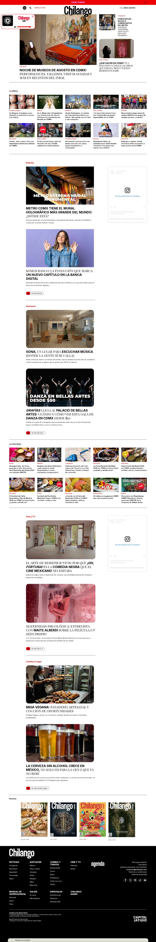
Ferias (11, 463)
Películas (74, 865)
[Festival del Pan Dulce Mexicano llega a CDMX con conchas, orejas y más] (50, 485)
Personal (12, 897)
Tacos (52, 871)
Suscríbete (142, 865)
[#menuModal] (24, 8)
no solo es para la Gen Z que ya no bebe (60, 770)
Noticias (68, 110)
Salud (11, 879)
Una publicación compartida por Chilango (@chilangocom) (129, 219)
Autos (11, 901)
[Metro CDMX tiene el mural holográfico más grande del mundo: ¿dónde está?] (60, 186)
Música (39, 110)
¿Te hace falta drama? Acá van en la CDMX (104, 115)
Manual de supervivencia (17, 893)
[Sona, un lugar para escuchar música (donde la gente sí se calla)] (60, 329)
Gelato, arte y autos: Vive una (21, 143)
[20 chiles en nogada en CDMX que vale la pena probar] (106, 485)
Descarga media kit (139, 862)
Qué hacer (23, 66)
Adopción (53, 898)
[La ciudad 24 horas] (63, 819)
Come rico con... (56, 881)
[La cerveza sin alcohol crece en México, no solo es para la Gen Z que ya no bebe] (60, 743)
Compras (33, 872)
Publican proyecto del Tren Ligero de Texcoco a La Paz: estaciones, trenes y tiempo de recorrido (77, 469)
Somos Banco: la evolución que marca (59, 275)
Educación (124, 139)
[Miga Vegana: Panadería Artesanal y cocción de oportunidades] (60, 684)
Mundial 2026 (55, 902)
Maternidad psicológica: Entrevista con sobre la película (60, 630)
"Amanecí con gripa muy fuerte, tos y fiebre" (105, 144)
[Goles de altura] (121, 819)
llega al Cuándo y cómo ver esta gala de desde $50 (60, 414)
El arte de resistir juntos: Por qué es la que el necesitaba (60, 567)
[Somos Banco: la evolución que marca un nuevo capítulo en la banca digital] (60, 248)
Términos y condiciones (137, 872)
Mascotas (33, 885)
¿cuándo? (133, 115)
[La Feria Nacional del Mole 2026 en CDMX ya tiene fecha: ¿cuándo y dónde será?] (106, 455)
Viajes (33, 892)
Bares (52, 874)
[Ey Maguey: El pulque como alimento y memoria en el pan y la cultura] (22, 102)
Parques (33, 879)
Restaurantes (97, 493)
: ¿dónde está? (59, 212)
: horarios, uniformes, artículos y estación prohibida (125, 27)
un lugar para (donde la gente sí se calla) (59, 353)
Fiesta (52, 884)
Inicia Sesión (129, 8)
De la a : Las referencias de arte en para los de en (49, 116)
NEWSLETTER (39, 8)
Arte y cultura (103, 59)
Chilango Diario (76, 893)
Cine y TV (30, 516)
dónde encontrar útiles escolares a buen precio (133, 143)
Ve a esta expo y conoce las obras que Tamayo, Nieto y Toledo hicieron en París (116, 67)
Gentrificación (55, 895)
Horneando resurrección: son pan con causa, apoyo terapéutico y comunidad (77, 144)
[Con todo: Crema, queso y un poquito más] (34, 819)
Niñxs (32, 882)
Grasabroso (54, 878)
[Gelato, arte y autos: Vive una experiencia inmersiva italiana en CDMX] (22, 130)
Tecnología (13, 875)
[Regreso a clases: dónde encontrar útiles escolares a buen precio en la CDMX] (134, 130)
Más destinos (35, 898)
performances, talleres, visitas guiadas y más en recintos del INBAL (56, 74)
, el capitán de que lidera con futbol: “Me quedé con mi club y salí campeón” (78, 116)
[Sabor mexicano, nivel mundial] (92, 819)
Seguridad (13, 872)
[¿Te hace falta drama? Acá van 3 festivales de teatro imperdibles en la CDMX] (106, 102)
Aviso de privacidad (139, 874)
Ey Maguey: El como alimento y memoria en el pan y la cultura (21, 115)
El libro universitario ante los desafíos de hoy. (49, 143)
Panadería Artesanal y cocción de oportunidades (57, 709)
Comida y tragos (14, 110)
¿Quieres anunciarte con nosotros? (133, 867)
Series (73, 869)
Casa (11, 904)
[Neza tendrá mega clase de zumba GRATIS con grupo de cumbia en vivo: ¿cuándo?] (134, 102)
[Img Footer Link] (98, 864)
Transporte (121, 16)
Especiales (56, 892)
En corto (33, 895)
